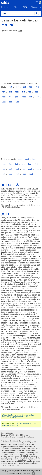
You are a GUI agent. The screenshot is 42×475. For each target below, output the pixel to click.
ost (30, 97)
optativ (37, 365)
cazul (18, 351)
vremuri (32, 193)
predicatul (31, 286)
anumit (17, 233)
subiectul (27, 310)
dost (17, 87)
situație (27, 291)
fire (6, 404)
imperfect (24, 340)
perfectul (30, 365)
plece (37, 338)
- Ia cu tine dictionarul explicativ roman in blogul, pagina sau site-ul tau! (18, 416)
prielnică (33, 291)
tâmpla (31, 280)
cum (36, 226)
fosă (36, 92)
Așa (33, 265)
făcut (10, 353)
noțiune (16, 336)
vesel (7, 289)
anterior (18, 363)
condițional (5, 368)
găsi (6, 233)
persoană (5, 235)
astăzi (9, 243)
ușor (2, 327)
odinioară (5, 195)
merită (22, 263)
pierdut (21, 197)
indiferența (13, 259)
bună (23, 282)
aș (24, 265)
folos (27, 306)
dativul (35, 297)
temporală (23, 336)
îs (34, 391)
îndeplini (10, 254)
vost (17, 102)
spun (17, 273)
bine (13, 282)
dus (28, 389)
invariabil (15, 359)
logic (33, 310)
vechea (28, 197)
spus (15, 256)
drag (38, 316)
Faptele (10, 357)
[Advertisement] (21, 56)
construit (25, 297)
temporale (30, 248)
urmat (10, 248)
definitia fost (15, 207)
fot (10, 97)
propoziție (24, 323)
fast (24, 87)
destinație (36, 197)
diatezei (32, 355)
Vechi (26, 241)
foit (37, 87)
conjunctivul (6, 370)
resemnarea (36, 259)
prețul (32, 273)
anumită (30, 233)
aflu (19, 224)
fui (28, 397)
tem (28, 329)
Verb (23, 218)
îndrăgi (31, 318)
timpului (4, 252)
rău (2, 284)
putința (25, 342)
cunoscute (22, 357)
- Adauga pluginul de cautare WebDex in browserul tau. (18, 424)
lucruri (20, 195)
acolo (17, 235)
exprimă (5, 259)
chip (37, 269)
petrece (34, 254)
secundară (33, 323)
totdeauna (5, 246)
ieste (33, 393)
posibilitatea (34, 342)
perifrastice (5, 387)
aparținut (33, 195)
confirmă (4, 273)
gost (16, 97)
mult (29, 252)
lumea (26, 243)
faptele (18, 202)
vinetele (24, 276)
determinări (20, 248)
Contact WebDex (7, 433)
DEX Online (22, 460)
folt (3, 92)
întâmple (26, 267)
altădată (19, 193)
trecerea (32, 250)
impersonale (15, 310)
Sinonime (35, 7)
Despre (16, 189)
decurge (33, 306)
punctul (24, 344)
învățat (5, 376)
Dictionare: (5, 7)
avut (35, 189)
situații (29, 239)
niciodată (21, 226)
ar (14, 368)
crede (27, 265)
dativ (3, 312)
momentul (5, 250)
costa (3, 276)
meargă (26, 231)
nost (24, 97)
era (32, 267)
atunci (36, 252)
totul (10, 376)
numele (15, 286)
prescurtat (5, 393)
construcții (17, 246)
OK (34, 473)
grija (11, 327)
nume (27, 191)
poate (13, 231)
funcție (12, 191)
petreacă (26, 269)
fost (20, 31)
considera (5, 351)
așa (6, 263)
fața (9, 261)
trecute (24, 202)
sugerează (24, 250)
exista (3, 220)
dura (8, 241)
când (3, 222)
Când (25, 338)
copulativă (20, 284)
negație (4, 224)
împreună (5, 286)
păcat (32, 263)
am (25, 271)
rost (3, 102)
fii (10, 402)
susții (14, 263)
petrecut (4, 202)
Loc (21, 316)
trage (5, 237)
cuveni (32, 351)
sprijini (34, 295)
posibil (11, 265)
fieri (12, 404)
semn (4, 280)
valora (10, 276)
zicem (3, 231)
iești (20, 393)
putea (21, 348)
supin (12, 323)
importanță (14, 306)
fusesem (15, 399)
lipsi (2, 346)
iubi (37, 318)
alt (34, 269)
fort (23, 92)
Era (13, 252)
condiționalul (6, 365)
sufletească (30, 314)
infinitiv (4, 323)
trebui (9, 338)
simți (3, 316)
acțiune (9, 301)
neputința (23, 259)
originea (34, 235)
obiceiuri (32, 241)
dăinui (15, 241)
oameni (23, 189)
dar (27, 228)
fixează (38, 248)
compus (22, 387)
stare (39, 299)
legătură (28, 222)
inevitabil (4, 269)
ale (10, 361)
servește (15, 355)
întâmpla (22, 254)
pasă (22, 325)
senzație (14, 314)
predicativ (29, 218)
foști (2, 189)
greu (15, 316)
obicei (8, 340)
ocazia (3, 344)
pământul (35, 243)
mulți (22, 380)
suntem (18, 395)
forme (33, 385)
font (10, 92)
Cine (12, 235)
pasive (3, 357)
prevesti (35, 278)
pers (2, 402)
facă (2, 263)
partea (21, 295)
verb (2, 334)
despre (18, 239)
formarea (25, 355)
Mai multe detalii (25, 473)
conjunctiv (23, 334)
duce (11, 239)
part (25, 402)
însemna (25, 278)
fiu (32, 399)
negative (25, 246)
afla (38, 231)
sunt (3, 218)
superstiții (5, 278)
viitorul (33, 361)
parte (18, 293)
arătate (15, 301)
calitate (4, 191)
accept (31, 261)
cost (10, 87)
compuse (4, 361)
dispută (15, 297)
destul (33, 308)
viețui (3, 239)
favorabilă (5, 293)
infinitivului (21, 374)
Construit (33, 353)
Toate (16, 7)
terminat (30, 363)
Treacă (19, 231)
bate (26, 280)
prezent (15, 365)
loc (22, 233)
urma (32, 336)
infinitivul (31, 372)
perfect (3, 380)
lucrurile (14, 269)
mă (16, 224)
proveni (13, 237)
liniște (25, 293)
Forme (34, 389)
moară (25, 346)
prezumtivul (25, 378)
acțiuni (36, 239)
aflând (16, 380)
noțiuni (20, 312)
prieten (16, 304)
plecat (22, 368)
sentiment (5, 314)
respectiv (4, 304)
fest (30, 87)
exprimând (27, 312)
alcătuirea (22, 385)
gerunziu (4, 385)
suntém (32, 395)
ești (14, 222)
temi (38, 329)
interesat (21, 327)
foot (16, 92)
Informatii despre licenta (25, 437)
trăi (34, 237)
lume (3, 226)
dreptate (30, 271)
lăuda (36, 374)
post (37, 97)
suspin (14, 348)
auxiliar (23, 353)
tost (10, 102)
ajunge (27, 308)
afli (29, 224)
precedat (4, 336)
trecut (3, 197)
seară (22, 252)
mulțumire (36, 293)
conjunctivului (6, 372)
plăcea (23, 318)
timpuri (31, 359)
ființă (15, 220)
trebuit (14, 267)
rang (20, 191)
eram (9, 397)
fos (29, 92)
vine (29, 325)
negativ (15, 402)
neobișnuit (20, 199)
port (7, 327)
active (21, 361)
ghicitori (13, 278)
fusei (35, 397)
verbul (3, 325)
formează (32, 284)
